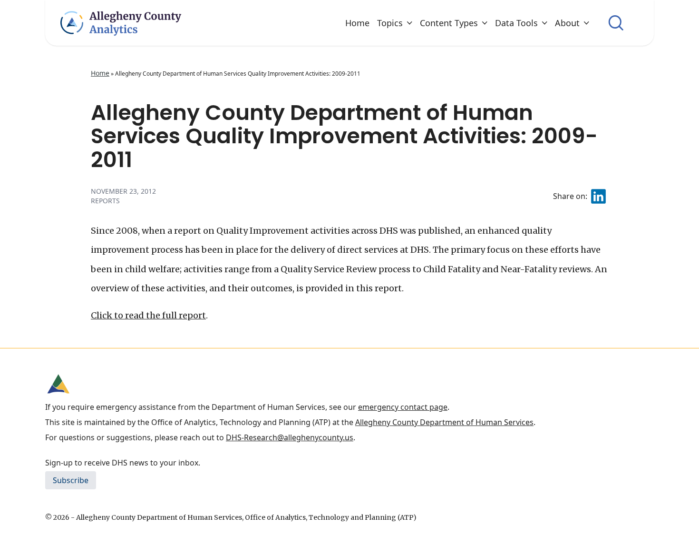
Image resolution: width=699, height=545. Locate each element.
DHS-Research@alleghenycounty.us (289, 437)
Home (357, 23)
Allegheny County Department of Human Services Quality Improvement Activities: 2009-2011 (344, 136)
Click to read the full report (148, 315)
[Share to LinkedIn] (598, 196)
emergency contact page (402, 407)
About (567, 23)
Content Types (449, 23)
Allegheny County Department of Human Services (444, 422)
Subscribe (70, 480)
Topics (390, 23)
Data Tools (516, 23)
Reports (105, 200)
